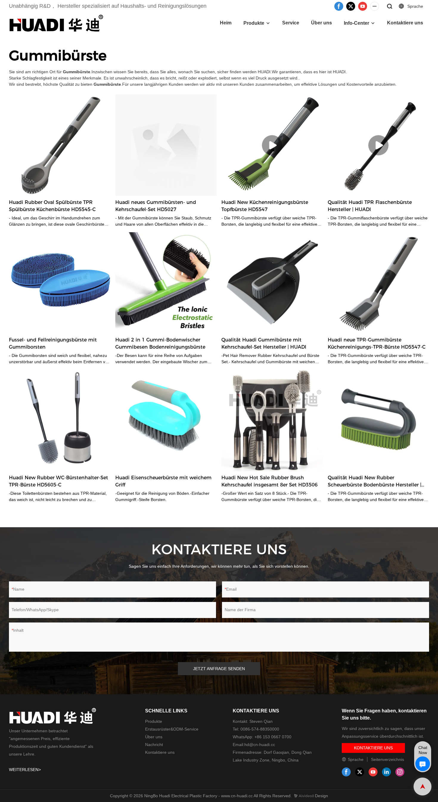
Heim (226, 22)
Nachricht (154, 744)
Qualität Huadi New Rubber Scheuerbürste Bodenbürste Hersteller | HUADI (374, 482)
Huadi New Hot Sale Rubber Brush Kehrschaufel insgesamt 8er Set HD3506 (269, 481)
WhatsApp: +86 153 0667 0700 (262, 736)
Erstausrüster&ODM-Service (171, 729)
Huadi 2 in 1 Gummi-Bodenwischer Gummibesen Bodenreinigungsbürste (160, 343)
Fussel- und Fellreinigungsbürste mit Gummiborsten (53, 343)
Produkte (253, 23)
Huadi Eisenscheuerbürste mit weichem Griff (163, 481)
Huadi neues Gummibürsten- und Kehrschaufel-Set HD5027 (155, 205)
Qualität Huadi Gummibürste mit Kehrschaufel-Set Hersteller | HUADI (263, 343)
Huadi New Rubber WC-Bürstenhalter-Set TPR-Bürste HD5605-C (58, 481)
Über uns (321, 22)
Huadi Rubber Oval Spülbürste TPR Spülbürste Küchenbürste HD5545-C (52, 205)
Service (290, 22)
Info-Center (356, 23)
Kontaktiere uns (405, 22)
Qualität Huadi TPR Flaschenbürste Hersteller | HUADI (370, 205)
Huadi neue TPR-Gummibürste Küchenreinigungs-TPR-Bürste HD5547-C (376, 343)
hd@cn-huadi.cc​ (259, 744)
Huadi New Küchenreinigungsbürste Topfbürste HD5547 (264, 205)
